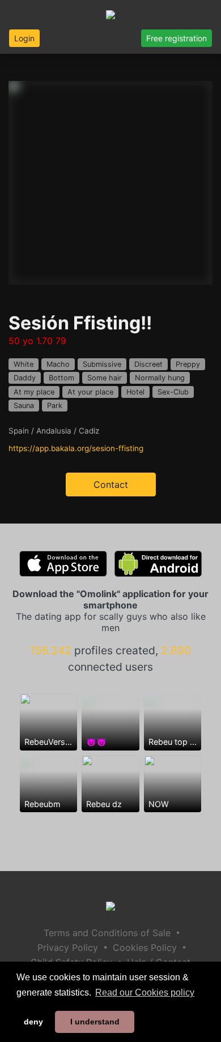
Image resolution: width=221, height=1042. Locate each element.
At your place (90, 392)
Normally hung (160, 378)
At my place (34, 392)
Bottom (61, 378)
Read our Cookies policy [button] (144, 992)
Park (54, 405)
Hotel (135, 392)
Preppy (188, 364)
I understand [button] (95, 1021)
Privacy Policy (67, 947)
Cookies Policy (145, 947)
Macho (58, 364)
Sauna (24, 405)
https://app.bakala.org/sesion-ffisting (75, 448)
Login (24, 38)
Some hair (104, 378)
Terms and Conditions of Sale (107, 932)
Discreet (148, 364)
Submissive (102, 364)
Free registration (176, 38)
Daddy (25, 378)
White (23, 364)
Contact (111, 484)
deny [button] (33, 1021)
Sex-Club (173, 392)
